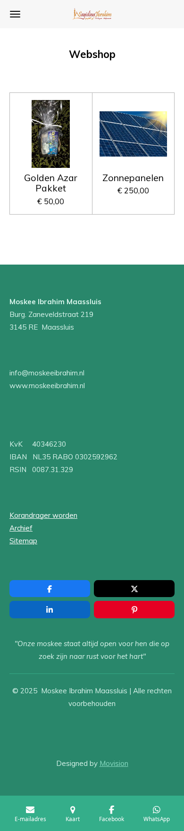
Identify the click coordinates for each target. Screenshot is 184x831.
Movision (114, 763)
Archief (21, 528)
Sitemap (23, 540)
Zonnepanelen (133, 178)
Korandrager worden (43, 515)
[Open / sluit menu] (15, 14)
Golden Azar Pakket (50, 183)
